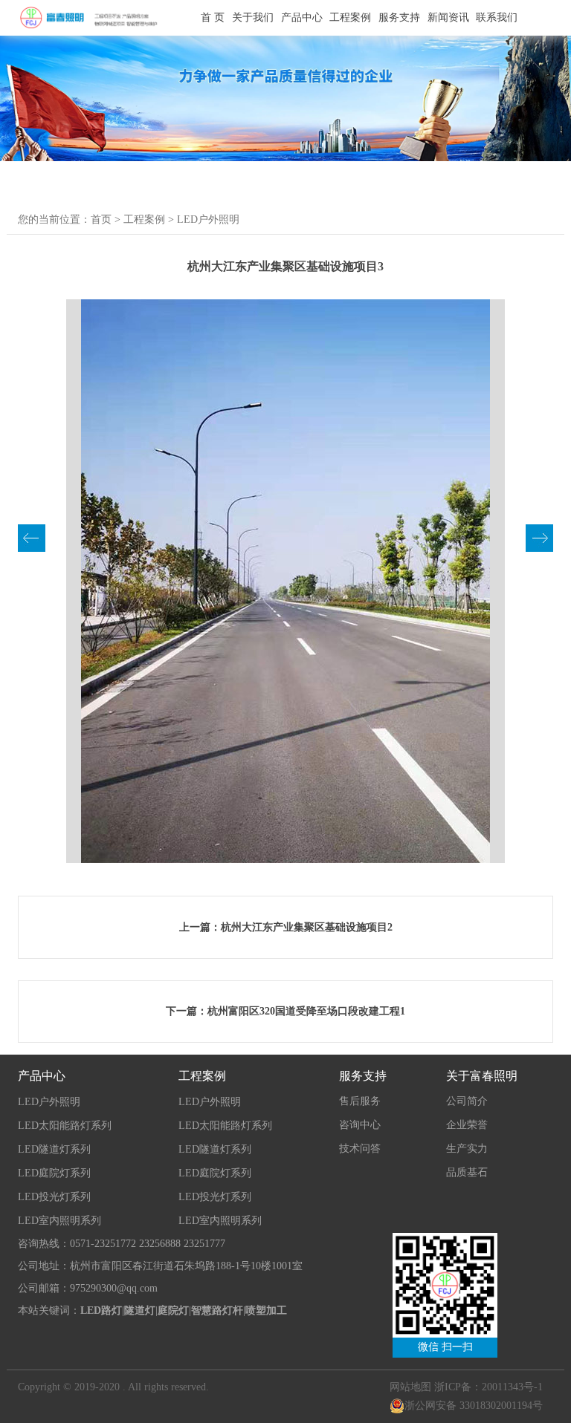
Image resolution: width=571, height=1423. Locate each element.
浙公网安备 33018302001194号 (473, 1405)
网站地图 (410, 1387)
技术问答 (360, 1148)
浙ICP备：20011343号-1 (488, 1387)
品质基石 (467, 1172)
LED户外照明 (208, 219)
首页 (101, 219)
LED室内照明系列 (59, 1220)
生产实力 (467, 1148)
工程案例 (144, 219)
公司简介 (467, 1101)
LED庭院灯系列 (54, 1173)
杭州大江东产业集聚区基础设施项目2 (307, 927)
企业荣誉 (467, 1124)
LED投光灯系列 (54, 1196)
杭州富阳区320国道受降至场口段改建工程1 (306, 1011)
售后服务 (360, 1101)
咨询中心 (360, 1124)
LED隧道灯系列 (54, 1149)
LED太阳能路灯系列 (65, 1125)
